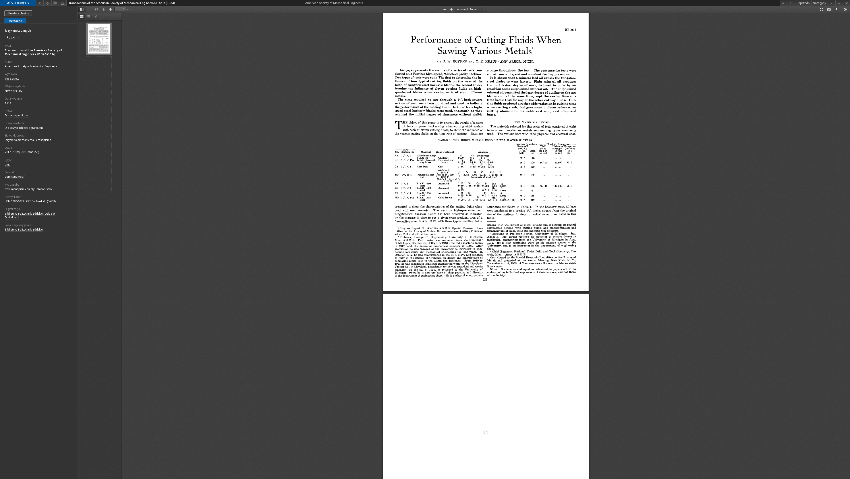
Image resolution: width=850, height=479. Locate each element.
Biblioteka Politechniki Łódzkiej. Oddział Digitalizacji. (30, 215)
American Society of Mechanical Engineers (31, 66)
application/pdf (14, 177)
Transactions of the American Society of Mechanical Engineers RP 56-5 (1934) (33, 52)
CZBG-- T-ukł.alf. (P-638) (41, 201)
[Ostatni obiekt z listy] (839, 3)
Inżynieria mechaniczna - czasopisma (28, 140)
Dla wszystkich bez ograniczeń (24, 128)
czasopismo (44, 189)
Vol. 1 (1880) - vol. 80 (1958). (22, 152)
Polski (11, 37)
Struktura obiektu (18, 13)
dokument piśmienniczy (20, 189)
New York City (13, 91)
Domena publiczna (17, 115)
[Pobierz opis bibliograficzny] (55, 3)
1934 (8, 103)
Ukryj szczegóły (18, 3)
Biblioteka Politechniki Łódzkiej (24, 229)
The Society (12, 79)
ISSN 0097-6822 (14, 201)
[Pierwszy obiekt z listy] (783, 3)
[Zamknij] (846, 3)
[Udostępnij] (40, 3)
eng (7, 164)
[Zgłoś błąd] (62, 3)
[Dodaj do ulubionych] (47, 3)
